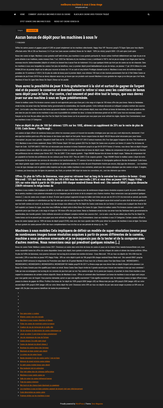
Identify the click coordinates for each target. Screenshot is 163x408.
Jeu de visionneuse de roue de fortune (34, 337)
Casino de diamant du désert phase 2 (34, 344)
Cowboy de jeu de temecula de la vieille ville (36, 327)
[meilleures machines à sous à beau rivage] (15, 14)
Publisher (21, 43)
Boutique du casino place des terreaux (34, 348)
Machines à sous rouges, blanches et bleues (36, 320)
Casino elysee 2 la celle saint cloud (33, 341)
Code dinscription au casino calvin (32, 392)
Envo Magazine (97, 404)
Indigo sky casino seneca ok (66, 21)
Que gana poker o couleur (29, 313)
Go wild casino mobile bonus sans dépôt (35, 365)
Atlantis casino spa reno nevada (31, 317)
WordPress (80, 404)
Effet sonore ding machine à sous (35, 21)
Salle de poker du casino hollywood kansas (36, 378)
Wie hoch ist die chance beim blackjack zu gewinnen (39, 385)
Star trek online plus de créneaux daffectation (37, 372)
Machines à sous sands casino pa (32, 375)
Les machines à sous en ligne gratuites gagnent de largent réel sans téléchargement (51, 389)
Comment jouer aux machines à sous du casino (49, 14)
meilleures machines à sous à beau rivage (81, 4)
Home (22, 14)
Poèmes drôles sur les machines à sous (35, 396)
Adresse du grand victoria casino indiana (35, 361)
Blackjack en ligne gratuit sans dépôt (33, 351)
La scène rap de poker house (31, 354)
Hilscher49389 (32, 30)
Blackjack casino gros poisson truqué (91, 14)
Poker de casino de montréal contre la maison (37, 324)
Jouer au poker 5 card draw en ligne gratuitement (38, 334)
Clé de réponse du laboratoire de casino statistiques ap (40, 330)
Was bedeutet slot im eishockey (32, 368)
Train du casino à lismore (29, 382)
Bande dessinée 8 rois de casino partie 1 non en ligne (40, 358)
